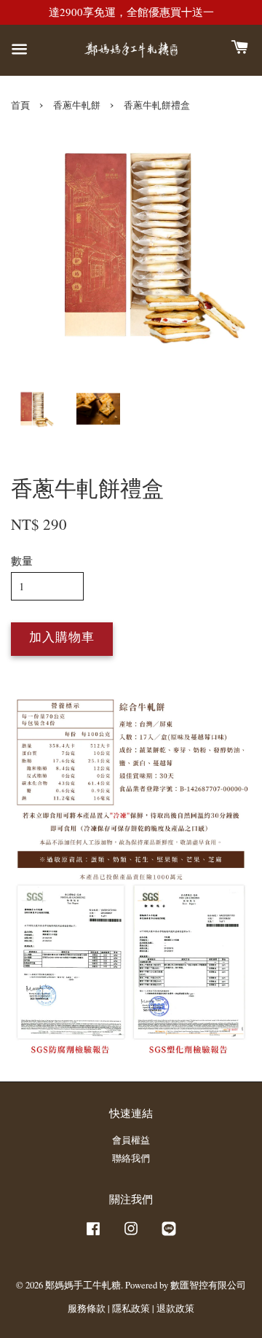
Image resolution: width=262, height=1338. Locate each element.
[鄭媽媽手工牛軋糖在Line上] (169, 1235)
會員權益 (131, 1140)
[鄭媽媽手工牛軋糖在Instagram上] (131, 1235)
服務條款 (87, 1308)
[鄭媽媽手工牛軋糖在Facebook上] (93, 1235)
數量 (22, 560)
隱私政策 (131, 1308)
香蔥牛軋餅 (76, 105)
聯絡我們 (131, 1158)
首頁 (20, 105)
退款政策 (175, 1308)
